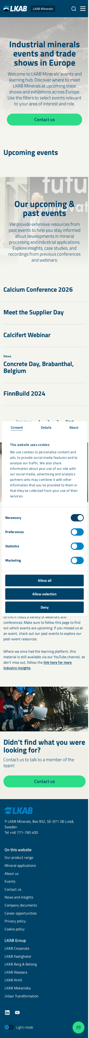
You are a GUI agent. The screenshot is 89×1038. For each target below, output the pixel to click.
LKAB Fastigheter (18, 956)
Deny (45, 607)
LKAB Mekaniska (18, 988)
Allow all (44, 580)
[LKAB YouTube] (17, 1012)
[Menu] (83, 8)
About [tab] (73, 427)
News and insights (19, 897)
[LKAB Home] (19, 810)
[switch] (77, 532)
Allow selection (44, 594)
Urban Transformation (22, 996)
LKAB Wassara (16, 972)
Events (10, 881)
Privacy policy (15, 921)
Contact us (13, 889)
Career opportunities (21, 913)
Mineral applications (20, 866)
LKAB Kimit (13, 980)
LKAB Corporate (17, 948)
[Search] (73, 8)
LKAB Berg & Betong (21, 964)
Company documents (21, 905)
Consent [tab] (17, 427)
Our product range (19, 858)
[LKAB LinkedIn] (7, 1012)
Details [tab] (46, 427)
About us (11, 874)
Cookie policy (15, 929)
